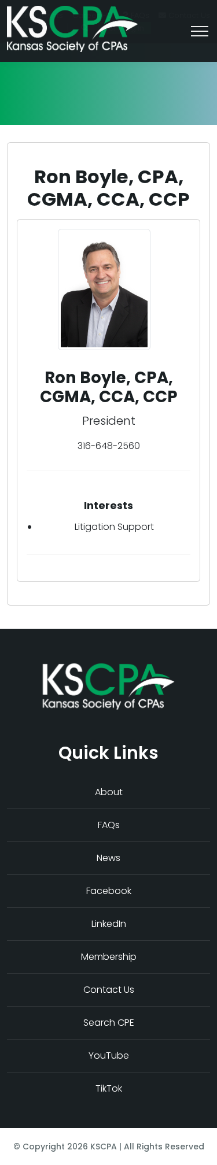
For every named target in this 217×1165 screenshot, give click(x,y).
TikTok (108, 1088)
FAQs (109, 825)
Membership (109, 956)
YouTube (109, 1055)
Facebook (108, 890)
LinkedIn (108, 923)
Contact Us (108, 989)
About (109, 792)
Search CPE (108, 1022)
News (108, 858)
